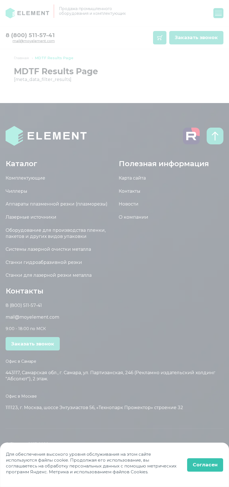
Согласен (205, 464)
